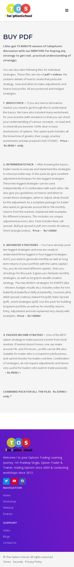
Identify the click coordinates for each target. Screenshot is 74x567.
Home (6, 495)
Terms (7, 562)
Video (6, 530)
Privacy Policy (33, 562)
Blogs (6, 536)
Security (18, 562)
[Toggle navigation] (67, 10)
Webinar (8, 507)
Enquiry (8, 514)
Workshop (9, 501)
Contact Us (9, 542)
